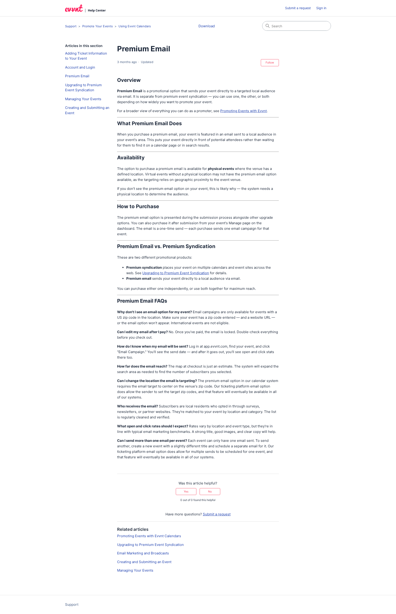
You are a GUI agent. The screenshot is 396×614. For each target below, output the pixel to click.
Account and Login (80, 67)
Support (71, 26)
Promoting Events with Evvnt (243, 111)
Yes (186, 491)
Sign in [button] (321, 8)
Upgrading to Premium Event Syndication (83, 87)
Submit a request (298, 8)
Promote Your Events (97, 26)
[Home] (85, 8)
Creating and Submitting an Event (87, 110)
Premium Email (77, 76)
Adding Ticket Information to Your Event (86, 56)
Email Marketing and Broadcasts (143, 553)
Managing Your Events (83, 99)
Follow (270, 62)
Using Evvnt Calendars (134, 26)
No (210, 491)
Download (206, 26)
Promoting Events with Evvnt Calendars (149, 536)
